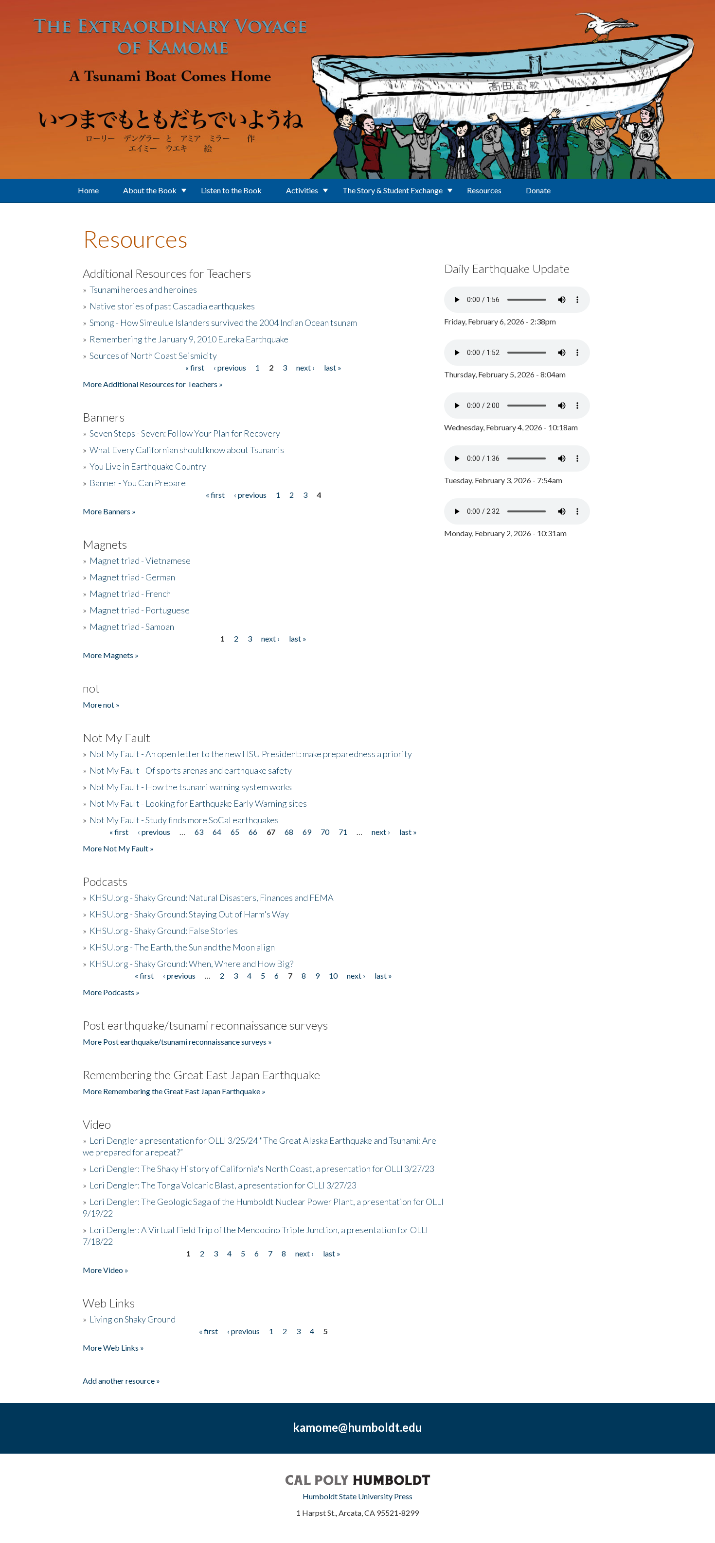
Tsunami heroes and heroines (143, 289)
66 (253, 831)
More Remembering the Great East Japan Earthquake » (174, 1091)
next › (305, 367)
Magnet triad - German (132, 577)
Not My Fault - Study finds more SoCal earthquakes (184, 819)
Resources (484, 190)
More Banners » (109, 511)
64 (217, 831)
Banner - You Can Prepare (137, 482)
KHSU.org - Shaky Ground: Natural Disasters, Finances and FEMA (211, 897)
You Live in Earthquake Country (147, 466)
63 (199, 831)
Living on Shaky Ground (132, 1319)
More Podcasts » (111, 992)
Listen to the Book (231, 190)
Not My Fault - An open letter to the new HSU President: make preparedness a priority (250, 753)
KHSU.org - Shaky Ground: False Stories (163, 930)
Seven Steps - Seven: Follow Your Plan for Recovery (184, 433)
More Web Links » (113, 1347)
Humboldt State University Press (357, 1496)
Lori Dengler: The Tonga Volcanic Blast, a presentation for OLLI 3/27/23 (223, 1185)
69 (307, 831)
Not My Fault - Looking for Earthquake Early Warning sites (198, 803)
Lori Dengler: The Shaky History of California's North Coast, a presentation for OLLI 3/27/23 (261, 1168)
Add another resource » (121, 1380)
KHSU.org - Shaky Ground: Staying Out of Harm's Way (189, 914)
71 (343, 831)
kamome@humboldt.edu (357, 1427)
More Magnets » (111, 655)
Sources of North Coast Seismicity (153, 355)
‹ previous (230, 367)
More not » (101, 704)
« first (194, 367)
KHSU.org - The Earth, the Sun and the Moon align (182, 947)
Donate (538, 190)
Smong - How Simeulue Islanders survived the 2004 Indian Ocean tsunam (223, 322)
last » (332, 367)
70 (325, 831)
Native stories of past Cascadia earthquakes (172, 306)
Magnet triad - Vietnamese (140, 560)
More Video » (105, 1269)
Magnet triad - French (130, 593)
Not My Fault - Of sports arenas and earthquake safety (190, 770)
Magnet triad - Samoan (131, 626)
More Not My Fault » (118, 848)
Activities (302, 190)
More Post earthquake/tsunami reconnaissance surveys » (177, 1041)
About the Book (150, 190)
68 (289, 831)
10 (333, 975)
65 (235, 831)
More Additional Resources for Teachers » (153, 384)
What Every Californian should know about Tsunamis (186, 449)
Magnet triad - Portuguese (139, 610)
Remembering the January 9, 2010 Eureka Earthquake (188, 339)
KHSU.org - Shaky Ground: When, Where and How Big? (191, 963)
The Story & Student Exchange (392, 190)
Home (88, 190)
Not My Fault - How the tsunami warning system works (190, 786)
